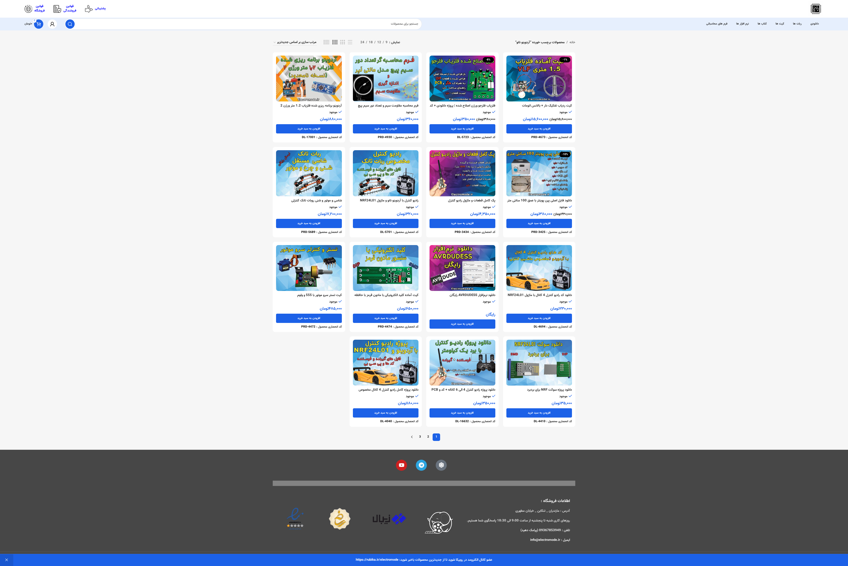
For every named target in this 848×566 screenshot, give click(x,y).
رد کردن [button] (6, 560)
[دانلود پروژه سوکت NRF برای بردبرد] (539, 363)
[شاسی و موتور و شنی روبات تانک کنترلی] (309, 173)
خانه (572, 42)
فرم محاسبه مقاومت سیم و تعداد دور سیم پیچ (388, 105)
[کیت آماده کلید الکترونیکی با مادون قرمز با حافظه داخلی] (386, 268)
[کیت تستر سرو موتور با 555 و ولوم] (309, 268)
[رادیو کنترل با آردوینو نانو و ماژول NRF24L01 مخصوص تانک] (386, 173)
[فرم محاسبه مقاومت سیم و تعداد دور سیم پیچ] (386, 78)
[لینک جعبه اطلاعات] (95, 9)
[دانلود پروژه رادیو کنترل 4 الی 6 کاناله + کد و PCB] (462, 363)
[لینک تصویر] (439, 523)
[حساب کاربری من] (52, 24)
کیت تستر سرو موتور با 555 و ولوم (319, 295)
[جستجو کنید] (70, 24)
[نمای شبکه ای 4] (334, 42)
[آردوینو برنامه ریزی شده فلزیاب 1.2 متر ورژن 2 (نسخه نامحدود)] (309, 78)
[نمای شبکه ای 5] (326, 42)
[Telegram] (421, 465)
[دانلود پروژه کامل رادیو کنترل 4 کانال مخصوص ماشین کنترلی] (386, 363)
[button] (539, 128)
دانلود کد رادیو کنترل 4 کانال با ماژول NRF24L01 (540, 295)
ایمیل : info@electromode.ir (550, 540)
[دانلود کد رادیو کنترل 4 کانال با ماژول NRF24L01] (539, 268)
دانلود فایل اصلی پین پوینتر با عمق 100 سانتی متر (539, 200)
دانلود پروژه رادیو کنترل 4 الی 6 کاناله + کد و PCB (463, 389)
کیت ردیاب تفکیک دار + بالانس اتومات (547, 105)
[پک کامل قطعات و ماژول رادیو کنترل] (462, 173)
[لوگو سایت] (815, 8)
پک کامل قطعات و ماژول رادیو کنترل (471, 200)
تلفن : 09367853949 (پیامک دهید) (545, 530)
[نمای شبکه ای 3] (342, 42)
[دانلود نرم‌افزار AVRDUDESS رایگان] (462, 268)
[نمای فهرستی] (350, 42)
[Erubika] (441, 465)
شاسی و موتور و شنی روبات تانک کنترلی (316, 200)
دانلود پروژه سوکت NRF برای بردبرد (549, 389)
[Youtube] (401, 465)
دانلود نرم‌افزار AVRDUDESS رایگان (472, 295)
